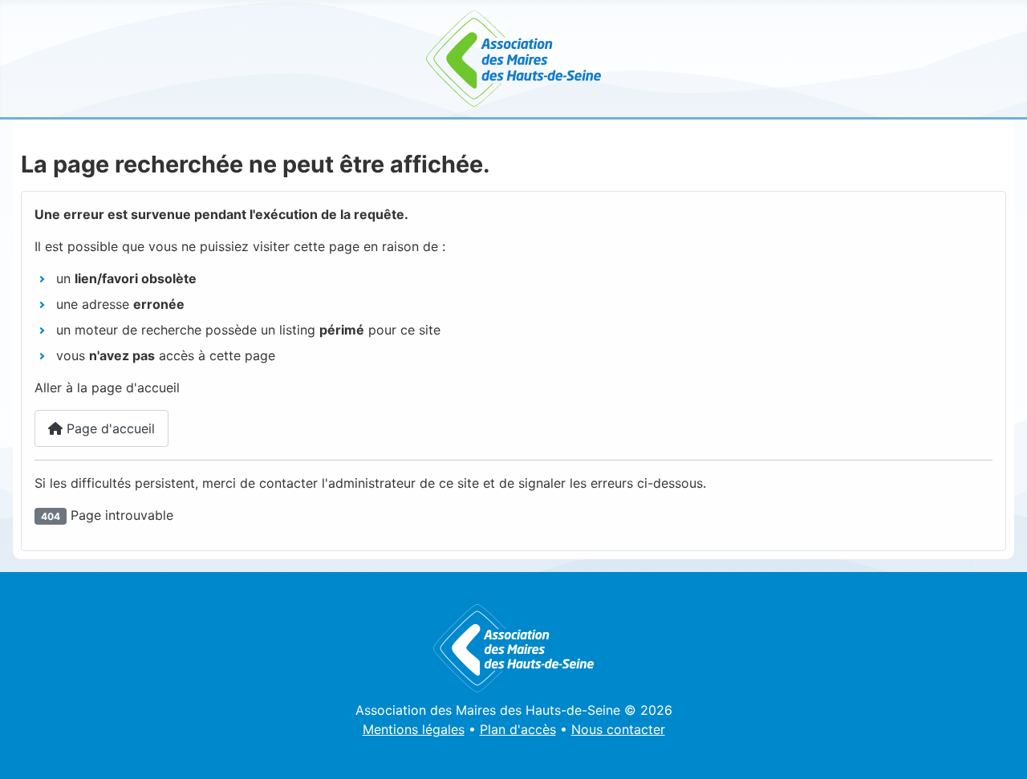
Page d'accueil (109, 428)
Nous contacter (618, 729)
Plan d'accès (518, 729)
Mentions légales (414, 729)
